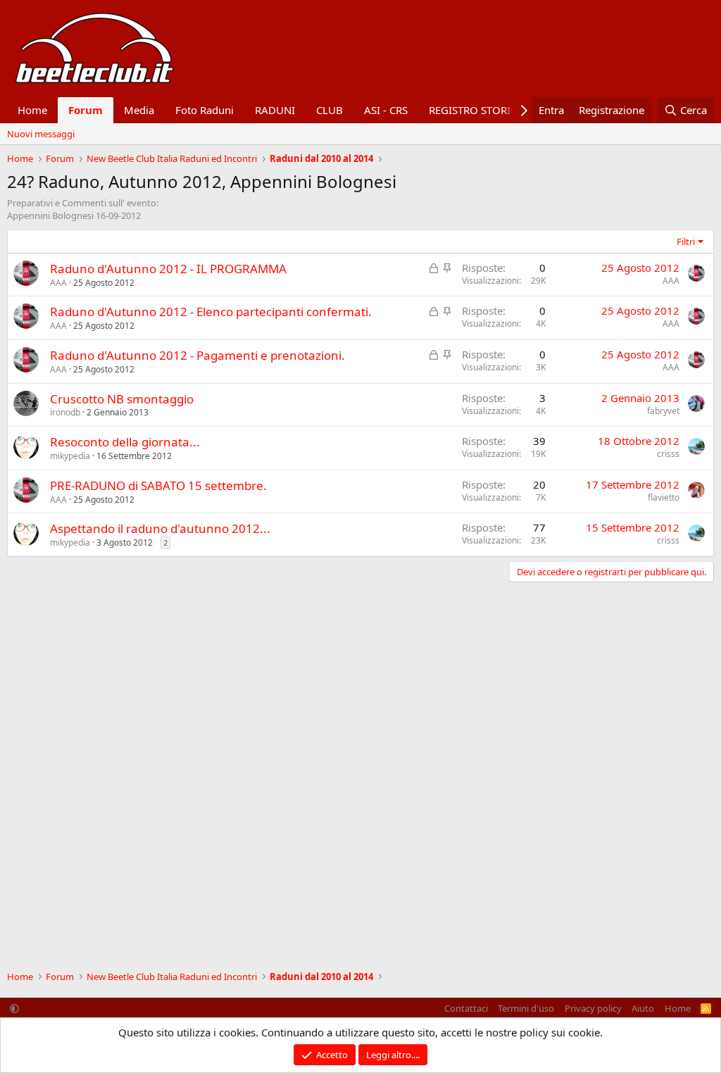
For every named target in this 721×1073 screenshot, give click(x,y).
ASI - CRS (386, 110)
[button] (14, 1008)
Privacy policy (593, 1008)
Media (139, 110)
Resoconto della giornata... (125, 442)
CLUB (329, 110)
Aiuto (643, 1008)
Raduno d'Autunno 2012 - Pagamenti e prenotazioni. (197, 355)
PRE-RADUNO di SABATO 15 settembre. (158, 485)
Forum (85, 110)
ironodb (65, 412)
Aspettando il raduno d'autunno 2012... (160, 528)
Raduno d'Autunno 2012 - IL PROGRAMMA (168, 269)
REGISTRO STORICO (477, 110)
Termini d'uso (526, 1008)
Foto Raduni (204, 110)
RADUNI (275, 110)
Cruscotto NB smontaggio (122, 399)
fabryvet (663, 411)
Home (32, 110)
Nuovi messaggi (41, 133)
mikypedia (70, 456)
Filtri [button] (686, 241)
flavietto (663, 497)
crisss (668, 454)
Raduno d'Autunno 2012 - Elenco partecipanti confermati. (211, 311)
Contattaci (466, 1008)
